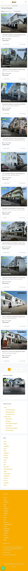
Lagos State (7, 473)
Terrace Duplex (9, 430)
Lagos (5, 444)
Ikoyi (5, 462)
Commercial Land (10, 410)
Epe (5, 464)
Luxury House (7, 5)
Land (5, 407)
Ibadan (6, 478)
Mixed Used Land (10, 412)
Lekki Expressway (8, 469)
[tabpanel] (14, 386)
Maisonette (9, 425)
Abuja (5, 471)
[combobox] (9, 11)
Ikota (5, 460)
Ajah (5, 448)
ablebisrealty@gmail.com (10, 554)
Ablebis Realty (7, 44)
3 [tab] (14, 397)
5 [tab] (18, 397)
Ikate (5, 485)
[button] (3, 568)
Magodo (6, 457)
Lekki (5, 441)
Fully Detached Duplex (11, 423)
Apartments (9, 419)
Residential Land (10, 414)
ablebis (5, 217)
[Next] (21, 369)
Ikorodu (6, 455)
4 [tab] (16, 397)
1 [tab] (10, 397)
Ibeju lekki (6, 446)
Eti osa (5, 480)
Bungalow (8, 421)
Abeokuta (6, 453)
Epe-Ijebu (6, 482)
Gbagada (6, 476)
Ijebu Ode (6, 467)
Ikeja (5, 451)
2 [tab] (12, 397)
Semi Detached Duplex (11, 428)
